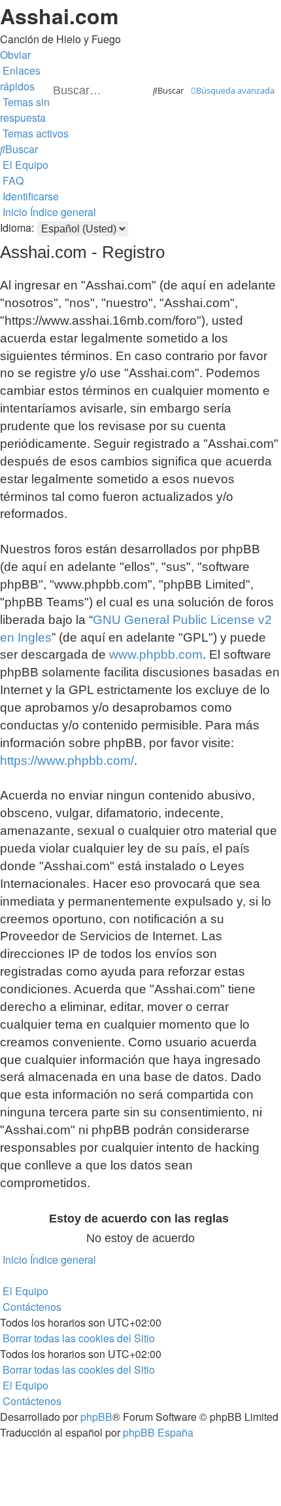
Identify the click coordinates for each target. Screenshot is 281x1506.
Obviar (15, 54)
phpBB (96, 1416)
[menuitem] (25, 109)
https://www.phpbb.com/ (67, 760)
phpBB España (158, 1432)
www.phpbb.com (156, 654)
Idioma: (17, 227)
